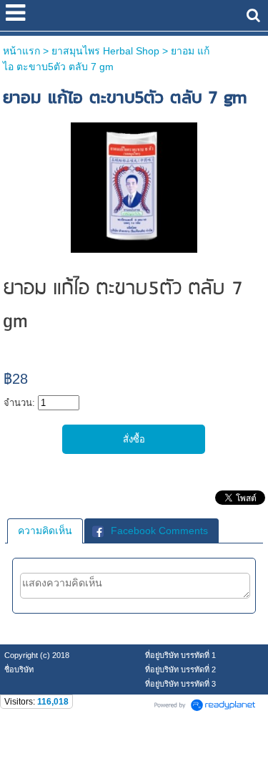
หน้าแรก (21, 51)
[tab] (45, 530)
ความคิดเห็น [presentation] (45, 530)
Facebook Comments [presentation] (159, 530)
